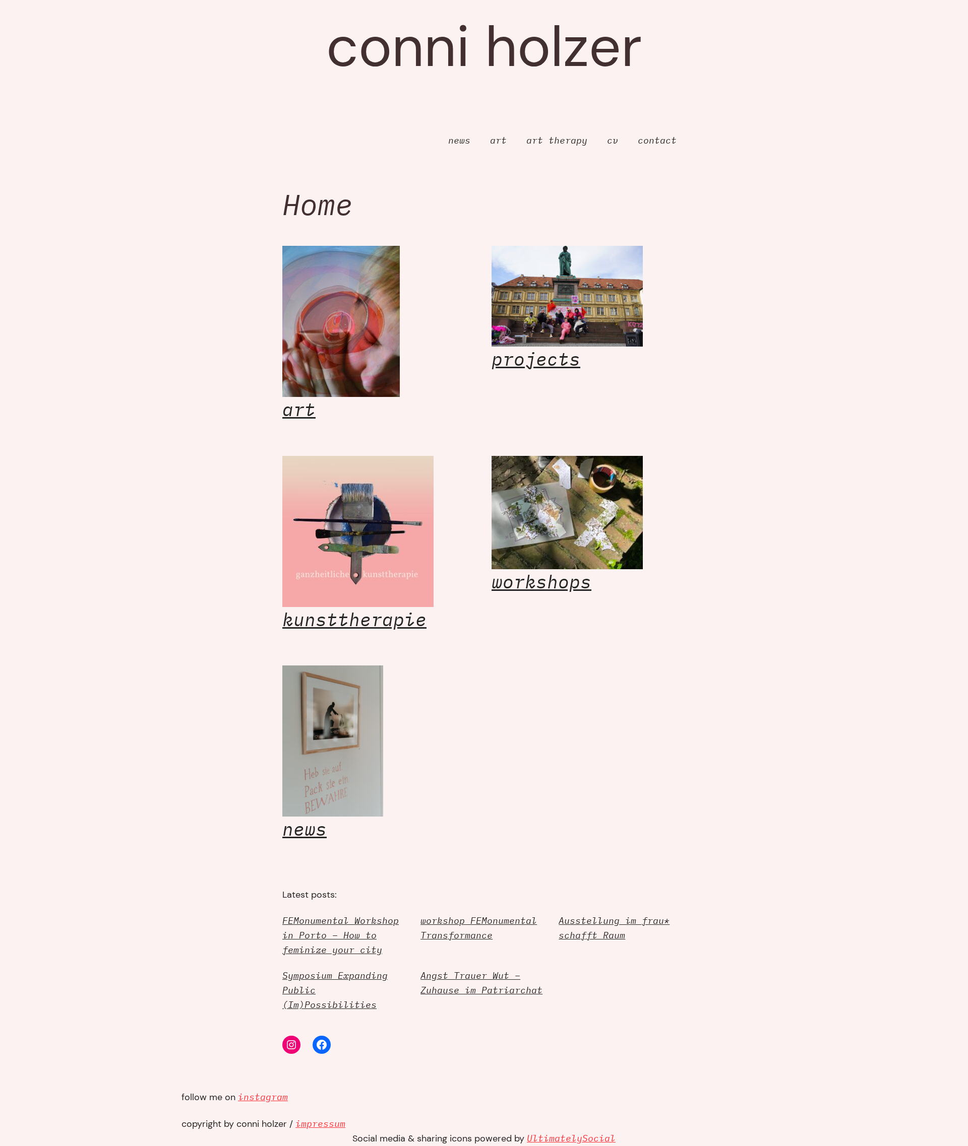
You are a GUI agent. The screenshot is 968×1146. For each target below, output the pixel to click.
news (304, 829)
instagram (263, 1097)
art (299, 409)
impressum (320, 1123)
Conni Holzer (484, 47)
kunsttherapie (354, 619)
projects (536, 359)
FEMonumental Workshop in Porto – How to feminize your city (340, 935)
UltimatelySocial (571, 1138)
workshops (541, 581)
